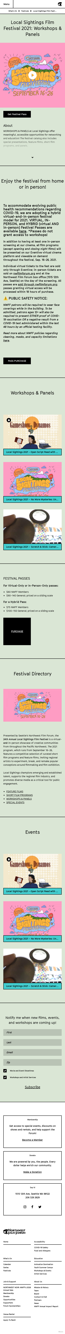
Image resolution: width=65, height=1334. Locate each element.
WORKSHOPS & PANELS (19, 798)
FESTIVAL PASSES (16, 578)
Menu (7, 4)
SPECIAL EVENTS (15, 802)
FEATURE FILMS (14, 791)
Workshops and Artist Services (23, 1077)
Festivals (25, 11)
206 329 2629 (33, 1197)
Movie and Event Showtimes (22, 1071)
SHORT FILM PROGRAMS (19, 795)
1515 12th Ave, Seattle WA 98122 (32, 1193)
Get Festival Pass (17, 114)
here (22, 231)
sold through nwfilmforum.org (37, 284)
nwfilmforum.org (24, 273)
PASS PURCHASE (17, 360)
